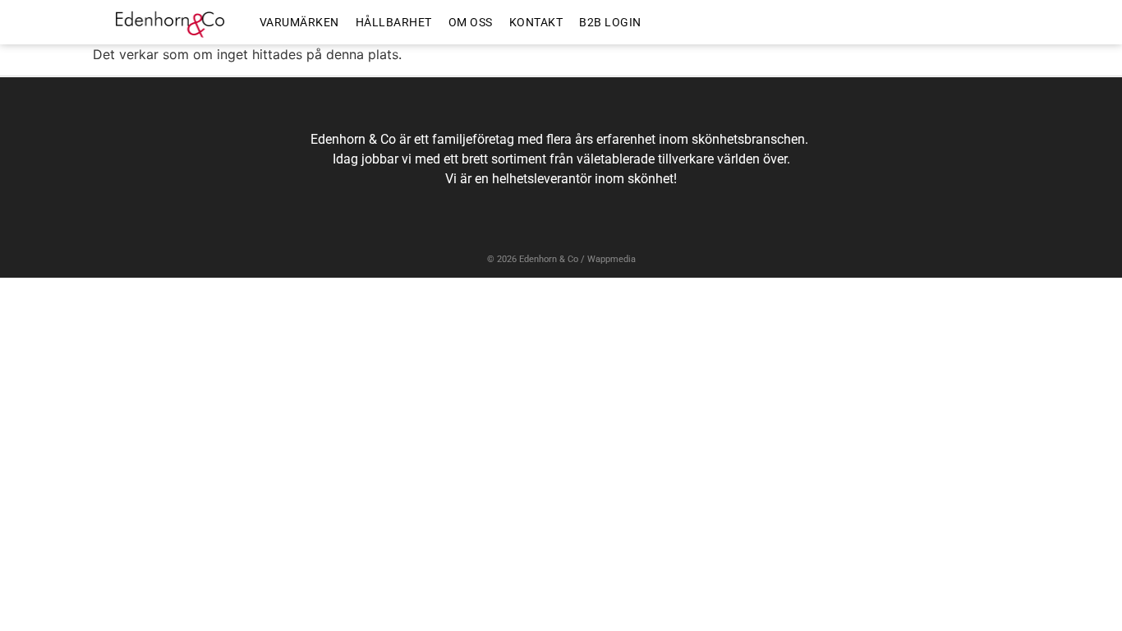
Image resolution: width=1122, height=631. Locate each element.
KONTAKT (536, 22)
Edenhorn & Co (548, 259)
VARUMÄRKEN (299, 22)
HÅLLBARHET (394, 22)
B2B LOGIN (610, 22)
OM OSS (470, 22)
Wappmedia (611, 259)
